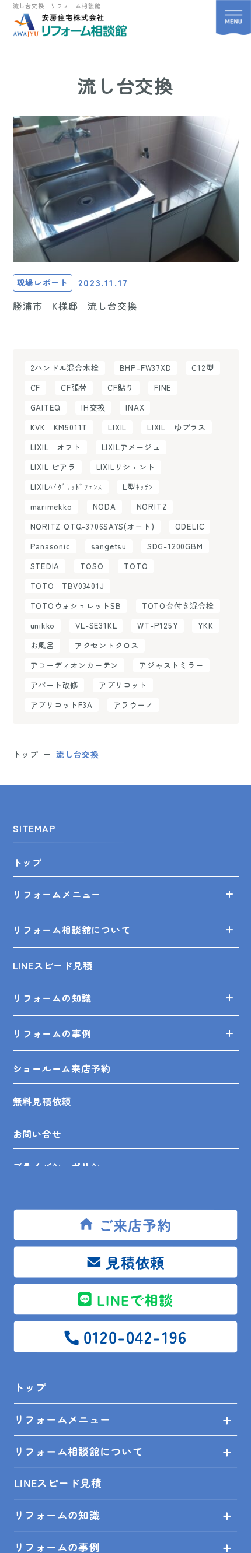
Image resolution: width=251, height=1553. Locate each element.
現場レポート (42, 282)
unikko (42, 625)
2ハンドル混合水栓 (64, 367)
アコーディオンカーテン (74, 665)
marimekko (51, 506)
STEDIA (45, 566)
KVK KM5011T (59, 427)
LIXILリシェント (125, 466)
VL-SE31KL (96, 625)
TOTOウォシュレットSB (75, 605)
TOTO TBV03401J (67, 585)
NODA (104, 506)
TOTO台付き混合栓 (178, 605)
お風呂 (42, 645)
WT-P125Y (157, 625)
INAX (135, 407)
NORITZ (152, 506)
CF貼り (120, 387)
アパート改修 (54, 684)
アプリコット (123, 684)
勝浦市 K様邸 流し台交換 (74, 306)
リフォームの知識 (56, 1514)
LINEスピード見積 (57, 1482)
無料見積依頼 (42, 1101)
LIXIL (117, 427)
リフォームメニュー (61, 1418)
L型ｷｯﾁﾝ (138, 486)
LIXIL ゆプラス (176, 427)
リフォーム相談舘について (78, 1451)
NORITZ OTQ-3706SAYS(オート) (92, 526)
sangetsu (109, 546)
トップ (29, 1386)
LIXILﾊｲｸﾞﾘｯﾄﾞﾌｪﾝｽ (66, 486)
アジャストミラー (171, 665)
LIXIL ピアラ (53, 466)
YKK (205, 625)
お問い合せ (37, 1134)
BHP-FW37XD (146, 367)
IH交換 (93, 407)
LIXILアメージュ (131, 447)
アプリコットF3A (61, 704)
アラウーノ (133, 704)
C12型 (202, 367)
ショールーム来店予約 (62, 1068)
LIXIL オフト (55, 447)
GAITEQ (45, 407)
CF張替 (74, 387)
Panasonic (50, 546)
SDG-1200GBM (175, 546)
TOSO (91, 566)
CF (35, 387)
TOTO (136, 566)
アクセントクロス (107, 645)
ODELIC (190, 526)
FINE (163, 387)
